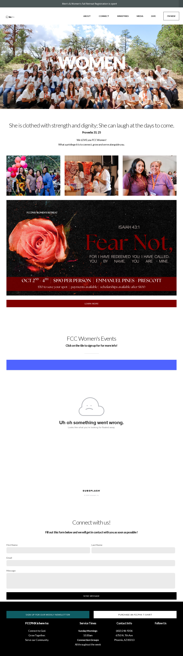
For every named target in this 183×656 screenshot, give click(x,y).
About (87, 16)
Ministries (123, 16)
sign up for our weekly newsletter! (48, 614)
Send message (91, 595)
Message (11, 570)
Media (140, 16)
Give (153, 16)
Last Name (97, 545)
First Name (12, 545)
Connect (104, 16)
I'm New (171, 16)
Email (9, 557)
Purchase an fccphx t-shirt (135, 614)
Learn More (91, 303)
